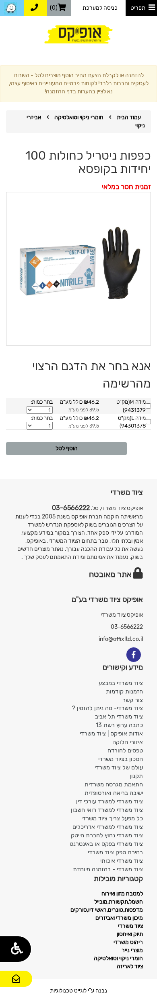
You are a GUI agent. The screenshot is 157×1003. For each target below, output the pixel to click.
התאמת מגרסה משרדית (114, 784)
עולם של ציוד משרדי (119, 767)
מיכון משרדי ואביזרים (119, 917)
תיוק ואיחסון (130, 934)
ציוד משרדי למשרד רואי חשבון (107, 809)
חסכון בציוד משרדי (120, 759)
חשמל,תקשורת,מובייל (118, 901)
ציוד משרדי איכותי (121, 860)
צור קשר (16, 986)
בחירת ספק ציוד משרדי (115, 852)
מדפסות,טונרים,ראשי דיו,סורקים (106, 909)
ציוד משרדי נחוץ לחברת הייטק (107, 835)
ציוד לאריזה (130, 966)
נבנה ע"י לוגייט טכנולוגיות (78, 990)
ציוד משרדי (130, 926)
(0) (54, 7)
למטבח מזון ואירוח (122, 893)
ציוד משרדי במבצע (121, 683)
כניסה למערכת (100, 7)
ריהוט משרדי (128, 942)
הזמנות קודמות (124, 691)
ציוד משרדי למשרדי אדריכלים (107, 826)
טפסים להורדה (125, 750)
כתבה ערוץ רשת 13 (119, 725)
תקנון (136, 776)
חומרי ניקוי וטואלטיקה (78, 117)
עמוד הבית (129, 117)
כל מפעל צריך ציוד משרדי (112, 818)
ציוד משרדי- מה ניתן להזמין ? (107, 708)
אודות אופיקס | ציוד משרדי (111, 733)
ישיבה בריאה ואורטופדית (114, 792)
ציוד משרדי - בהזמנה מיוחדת (108, 869)
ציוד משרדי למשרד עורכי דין (109, 801)
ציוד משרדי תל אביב (119, 716)
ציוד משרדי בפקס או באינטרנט (106, 843)
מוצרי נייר (132, 950)
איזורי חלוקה (127, 742)
